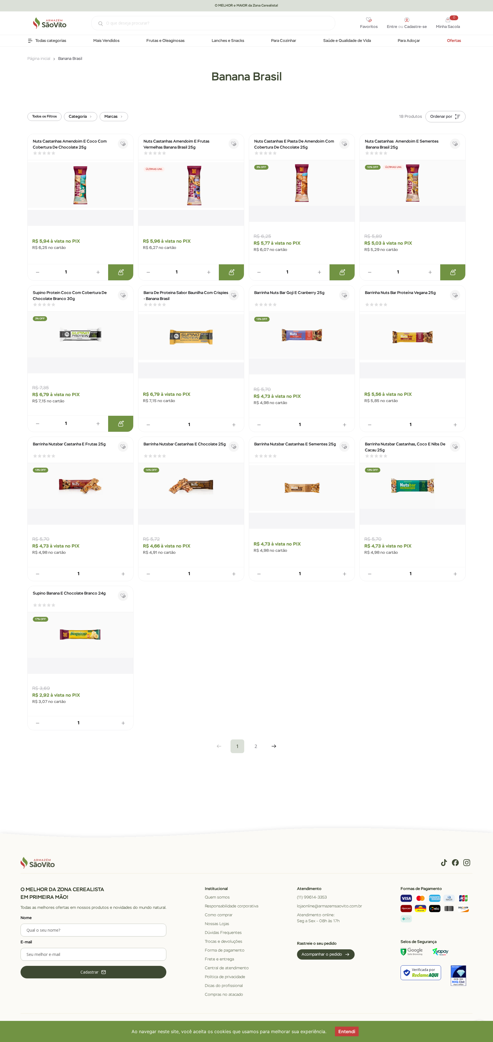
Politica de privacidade (225, 977)
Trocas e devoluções (223, 942)
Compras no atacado (224, 995)
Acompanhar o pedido (322, 954)
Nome (26, 918)
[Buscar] (97, 24)
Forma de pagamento (225, 950)
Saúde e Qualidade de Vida (347, 41)
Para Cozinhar (283, 41)
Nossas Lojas (217, 924)
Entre (392, 27)
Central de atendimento (227, 968)
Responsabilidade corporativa (231, 906)
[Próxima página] (274, 746)
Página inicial (38, 59)
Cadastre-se (415, 27)
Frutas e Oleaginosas (165, 41)
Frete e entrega (219, 959)
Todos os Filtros (44, 116)
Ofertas (454, 41)
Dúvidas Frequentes (223, 933)
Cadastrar (89, 972)
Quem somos (217, 897)
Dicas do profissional (224, 986)
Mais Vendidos (106, 41)
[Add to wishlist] (123, 144)
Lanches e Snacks (228, 41)
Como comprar (219, 915)
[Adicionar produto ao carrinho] (120, 272)
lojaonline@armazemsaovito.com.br (329, 906)
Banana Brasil (70, 59)
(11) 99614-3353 (312, 897)
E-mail (26, 942)
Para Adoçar (409, 41)
